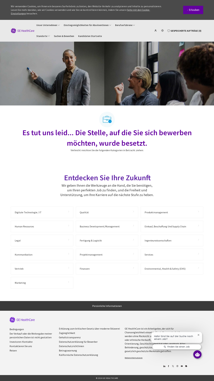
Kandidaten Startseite (90, 36)
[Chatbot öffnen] (197, 354)
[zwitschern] (173, 366)
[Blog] (177, 366)
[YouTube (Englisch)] (182, 366)
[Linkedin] (164, 366)
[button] (155, 30)
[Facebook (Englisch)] (168, 366)
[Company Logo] (22, 30)
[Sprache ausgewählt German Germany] (162, 30)
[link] (22, 320)
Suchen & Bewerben (64, 36)
